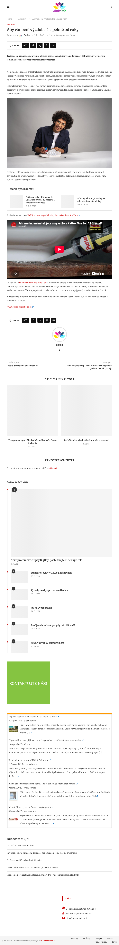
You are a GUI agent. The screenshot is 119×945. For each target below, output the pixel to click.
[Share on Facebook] (33, 45)
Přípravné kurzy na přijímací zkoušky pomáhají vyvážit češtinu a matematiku (45, 740)
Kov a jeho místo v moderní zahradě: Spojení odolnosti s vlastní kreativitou (42, 853)
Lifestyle (98, 938)
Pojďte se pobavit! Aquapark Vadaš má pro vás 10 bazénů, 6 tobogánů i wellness (40, 200)
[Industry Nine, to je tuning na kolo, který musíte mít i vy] (67, 201)
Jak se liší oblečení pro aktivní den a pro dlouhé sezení (32, 867)
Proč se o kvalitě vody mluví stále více (24, 860)
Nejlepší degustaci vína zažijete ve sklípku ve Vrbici (33, 716)
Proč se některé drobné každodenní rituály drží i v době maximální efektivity (43, 875)
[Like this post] (26, 45)
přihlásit (53, 468)
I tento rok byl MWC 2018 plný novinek (51, 572)
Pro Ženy (86, 938)
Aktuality (22, 19)
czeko (59, 345)
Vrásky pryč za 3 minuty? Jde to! (48, 642)
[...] (28, 732)
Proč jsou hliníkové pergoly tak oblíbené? (53, 625)
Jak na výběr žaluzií (41, 607)
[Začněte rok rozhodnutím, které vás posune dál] (86, 410)
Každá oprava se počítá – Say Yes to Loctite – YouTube (52, 215)
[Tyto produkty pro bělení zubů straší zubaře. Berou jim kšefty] (32, 410)
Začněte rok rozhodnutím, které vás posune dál (86, 440)
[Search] (110, 7)
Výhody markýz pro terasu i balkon (49, 590)
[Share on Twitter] (40, 45)
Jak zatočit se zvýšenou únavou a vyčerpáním (30, 807)
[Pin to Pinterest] (46, 45)
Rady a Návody (101, 942)
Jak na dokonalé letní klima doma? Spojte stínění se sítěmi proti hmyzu (42, 784)
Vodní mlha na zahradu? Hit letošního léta (28, 760)
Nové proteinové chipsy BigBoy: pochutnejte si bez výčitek (46, 560)
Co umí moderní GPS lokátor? (20, 845)
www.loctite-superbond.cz (19, 307)
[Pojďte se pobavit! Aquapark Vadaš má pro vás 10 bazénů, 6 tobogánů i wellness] (16, 201)
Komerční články (48, 940)
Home (9, 19)
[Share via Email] (53, 45)
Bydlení (109, 938)
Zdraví (114, 942)
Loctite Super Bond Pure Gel (32, 282)
